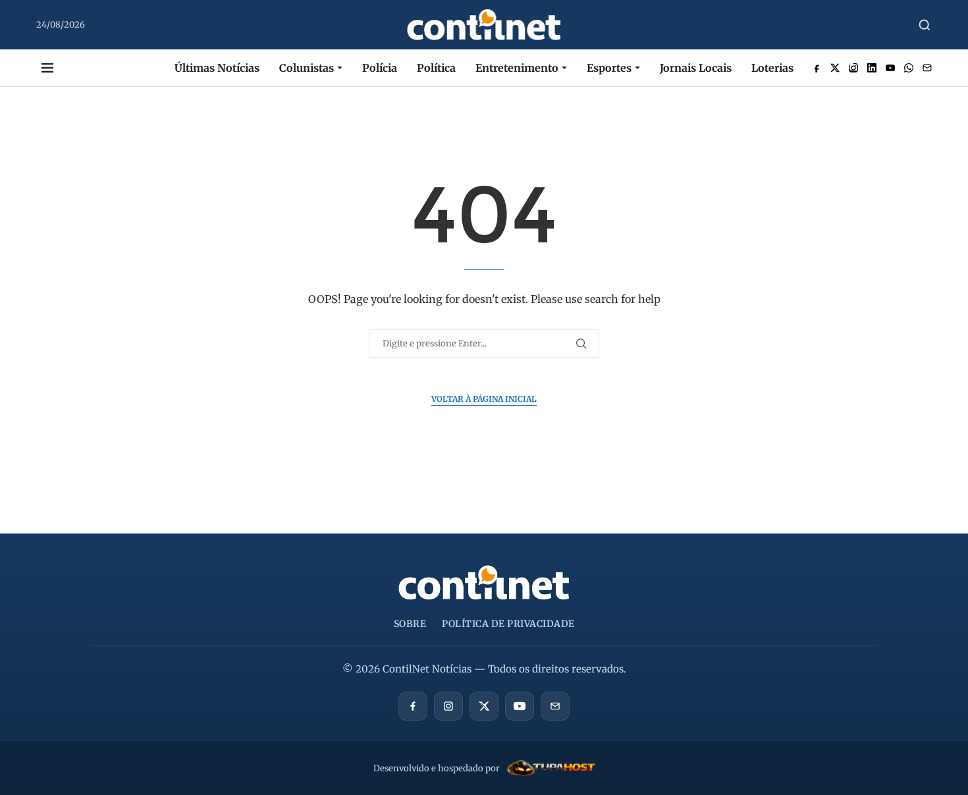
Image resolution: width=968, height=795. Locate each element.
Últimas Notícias (217, 67)
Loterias (772, 67)
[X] (484, 706)
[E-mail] (555, 706)
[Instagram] (448, 706)
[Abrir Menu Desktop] (47, 68)
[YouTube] (519, 706)
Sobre (410, 624)
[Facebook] (412, 706)
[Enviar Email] (927, 67)
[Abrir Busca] (924, 25)
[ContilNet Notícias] (484, 25)
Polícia (379, 67)
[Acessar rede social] (816, 67)
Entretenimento (516, 67)
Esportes (609, 67)
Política (436, 67)
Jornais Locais (696, 67)
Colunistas (306, 67)
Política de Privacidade (508, 624)
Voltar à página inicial (484, 399)
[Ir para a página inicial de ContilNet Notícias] (484, 582)
